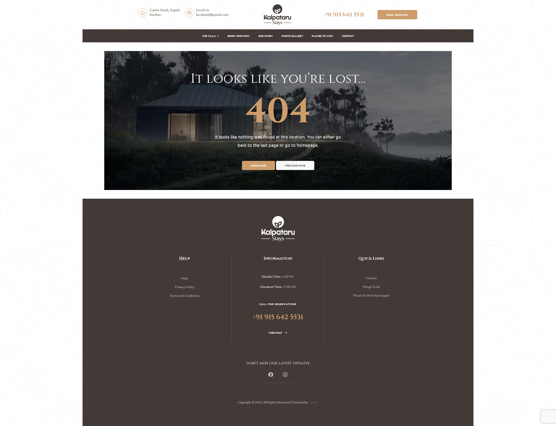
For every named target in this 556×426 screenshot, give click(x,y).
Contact (348, 36)
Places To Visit (322, 36)
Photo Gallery (292, 36)
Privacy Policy (184, 287)
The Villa (209, 36)
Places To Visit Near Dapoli (371, 295)
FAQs (184, 278)
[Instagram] (285, 375)
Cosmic (313, 402)
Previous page (295, 165)
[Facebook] (271, 375)
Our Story (265, 36)
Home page (258, 165)
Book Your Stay (239, 36)
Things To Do (371, 287)
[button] (397, 14)
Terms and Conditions (184, 295)
